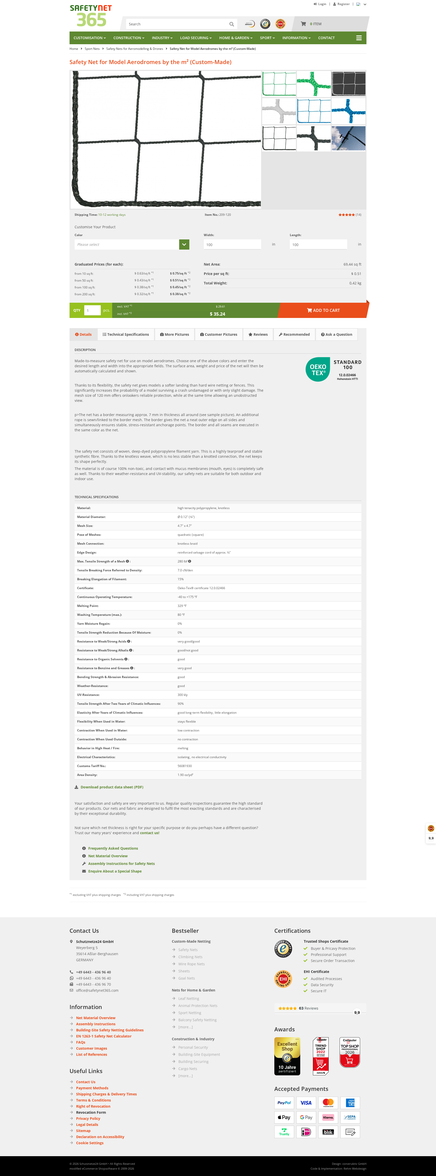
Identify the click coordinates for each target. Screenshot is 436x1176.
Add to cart (323, 310)
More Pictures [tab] (176, 334)
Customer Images (91, 1048)
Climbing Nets (190, 956)
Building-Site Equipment (199, 1054)
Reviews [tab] (260, 334)
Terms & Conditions (93, 1100)
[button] (132, 244)
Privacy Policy (88, 1118)
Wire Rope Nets (191, 963)
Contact (326, 37)
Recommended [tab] (296, 334)
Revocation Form (91, 1112)
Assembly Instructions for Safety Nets (121, 863)
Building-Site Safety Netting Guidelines (110, 1030)
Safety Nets (188, 949)
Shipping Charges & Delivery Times (106, 1094)
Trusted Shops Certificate (326, 941)
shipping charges (109, 895)
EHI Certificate (316, 971)
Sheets (184, 971)
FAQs (80, 1042)
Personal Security (193, 1047)
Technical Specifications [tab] (127, 334)
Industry (160, 37)
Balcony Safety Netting (197, 1019)
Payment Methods (92, 1088)
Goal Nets (186, 978)
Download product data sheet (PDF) (112, 787)
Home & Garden (234, 37)
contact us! (149, 832)
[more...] (185, 1027)
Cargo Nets (187, 1068)
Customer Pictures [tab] (220, 334)
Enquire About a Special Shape (115, 871)
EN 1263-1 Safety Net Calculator (103, 1036)
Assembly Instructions (95, 1023)
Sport (266, 37)
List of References (91, 1054)
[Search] (232, 24)
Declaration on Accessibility (100, 1136)
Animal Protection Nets (197, 1005)
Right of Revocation (93, 1106)
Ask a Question (338, 334)
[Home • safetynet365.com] (91, 7)
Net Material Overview (108, 855)
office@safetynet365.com (97, 990)
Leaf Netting (188, 998)
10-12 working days (112, 214)
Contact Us (85, 1081)
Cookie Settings (90, 1142)
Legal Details (87, 1124)
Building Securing (193, 1061)
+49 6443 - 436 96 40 (93, 972)
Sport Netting (189, 1012)
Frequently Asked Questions (113, 848)
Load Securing (194, 37)
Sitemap (83, 1130)
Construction (127, 37)
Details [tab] (85, 334)
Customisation (88, 37)
